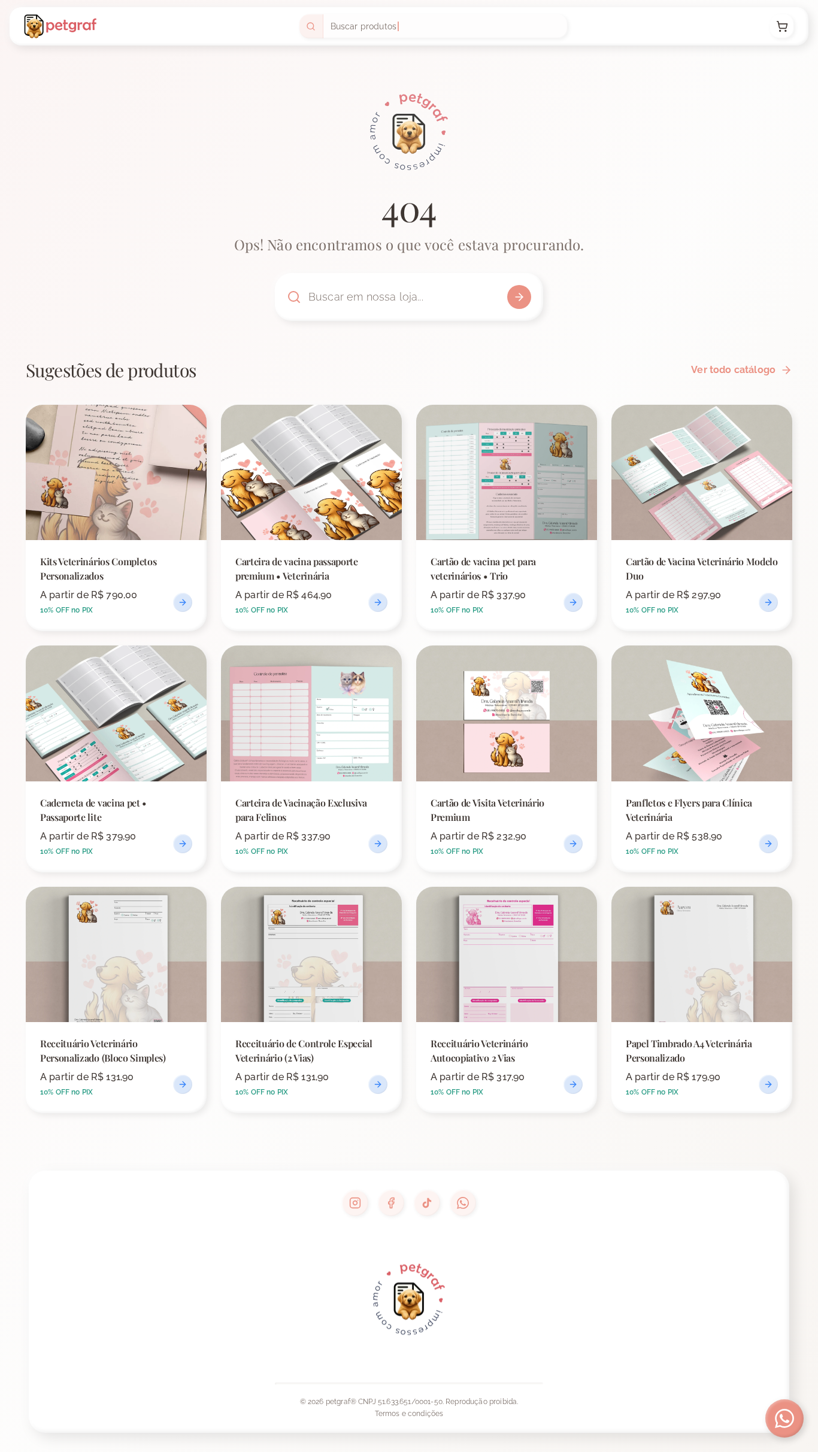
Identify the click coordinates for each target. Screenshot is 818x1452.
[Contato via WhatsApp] (784, 1418)
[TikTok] (427, 1203)
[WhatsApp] (463, 1203)
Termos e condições (409, 1413)
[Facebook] (391, 1203)
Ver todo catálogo (733, 369)
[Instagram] (355, 1203)
